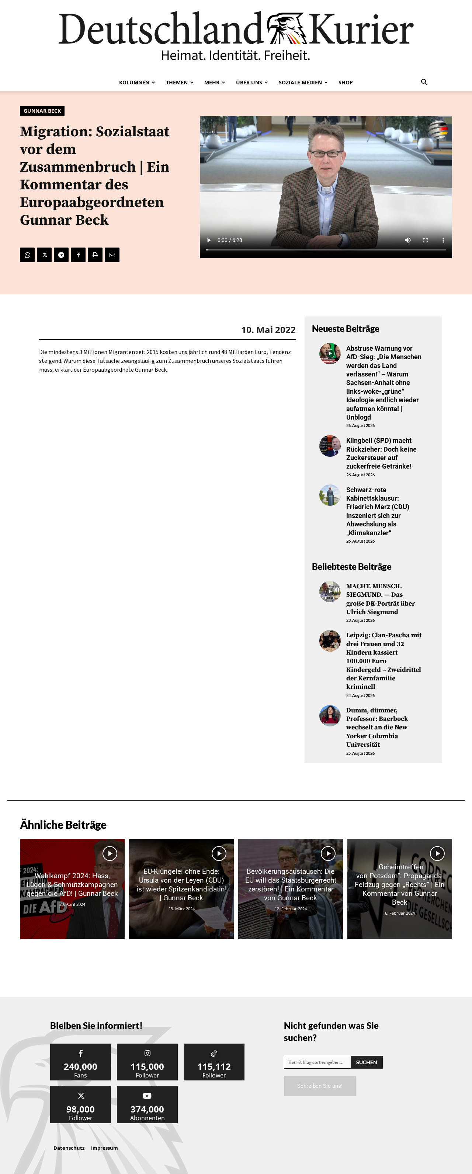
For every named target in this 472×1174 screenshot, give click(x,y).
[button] (424, 83)
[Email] (112, 255)
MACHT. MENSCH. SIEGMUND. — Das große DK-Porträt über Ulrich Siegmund (380, 599)
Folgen (147, 1046)
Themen (177, 82)
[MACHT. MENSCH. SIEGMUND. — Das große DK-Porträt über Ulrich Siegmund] (330, 591)
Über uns (249, 82)
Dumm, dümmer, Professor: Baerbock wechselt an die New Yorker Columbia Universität (377, 727)
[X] (44, 255)
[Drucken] (95, 255)
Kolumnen (134, 82)
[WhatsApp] (27, 255)
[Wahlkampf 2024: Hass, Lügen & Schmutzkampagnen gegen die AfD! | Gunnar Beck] (72, 889)
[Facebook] (78, 255)
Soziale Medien (300, 82)
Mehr (211, 82)
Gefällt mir (81, 1046)
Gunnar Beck (42, 110)
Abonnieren (147, 1089)
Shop (346, 82)
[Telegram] (61, 255)
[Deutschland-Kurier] (236, 37)
